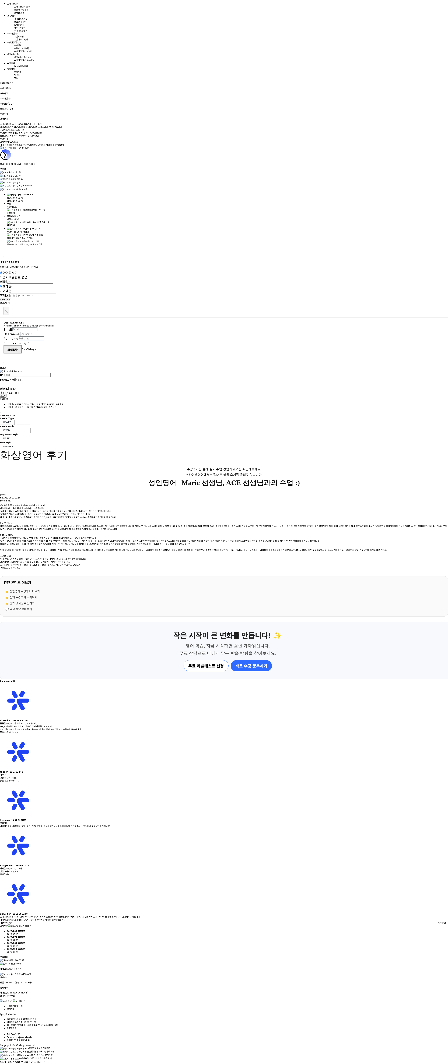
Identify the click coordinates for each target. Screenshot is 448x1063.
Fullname (11, 338)
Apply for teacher (8, 1014)
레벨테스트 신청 (21, 39)
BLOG (17, 75)
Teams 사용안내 (21, 9)
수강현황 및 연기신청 (36, 144)
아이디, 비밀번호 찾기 (9, 392)
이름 (3, 281)
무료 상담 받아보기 (21, 609)
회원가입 (4, 83)
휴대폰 (7, 286)
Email (8, 329)
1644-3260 (24, 147)
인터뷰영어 (19, 24)
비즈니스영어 (20, 27)
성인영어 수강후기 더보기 (25, 591)
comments (5, 500)
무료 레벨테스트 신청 (206, 666)
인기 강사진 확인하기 (22, 603)
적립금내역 (51, 144)
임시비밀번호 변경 (15, 277)
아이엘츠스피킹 (20, 18)
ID (1, 375)
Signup (12, 349)
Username (12, 334)
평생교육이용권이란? (23, 57)
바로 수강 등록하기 (251, 666)
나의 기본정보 (6, 144)
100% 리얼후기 (21, 66)
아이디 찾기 (5, 299)
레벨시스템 (19, 36)
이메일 (7, 290)
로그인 (10, 83)
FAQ (16, 78)
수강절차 (18, 45)
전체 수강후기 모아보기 (23, 597)
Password (7, 379)
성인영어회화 (20, 21)
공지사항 (18, 72)
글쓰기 (445, 922)
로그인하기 (5, 302)
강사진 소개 (19, 12)
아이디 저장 (8, 388)
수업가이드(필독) (21, 48)
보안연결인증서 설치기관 (41, 1054)
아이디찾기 (10, 272)
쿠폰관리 (60, 144)
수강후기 (4, 138)
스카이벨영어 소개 (22, 6)
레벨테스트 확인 (20, 144)
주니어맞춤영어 (20, 30)
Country (10, 343)
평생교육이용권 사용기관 (40, 1048)
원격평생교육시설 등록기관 (42, 1051)
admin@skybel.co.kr (22, 1037)
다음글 (9, 922)
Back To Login (29, 349)
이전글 (3, 922)
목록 (440, 922)
